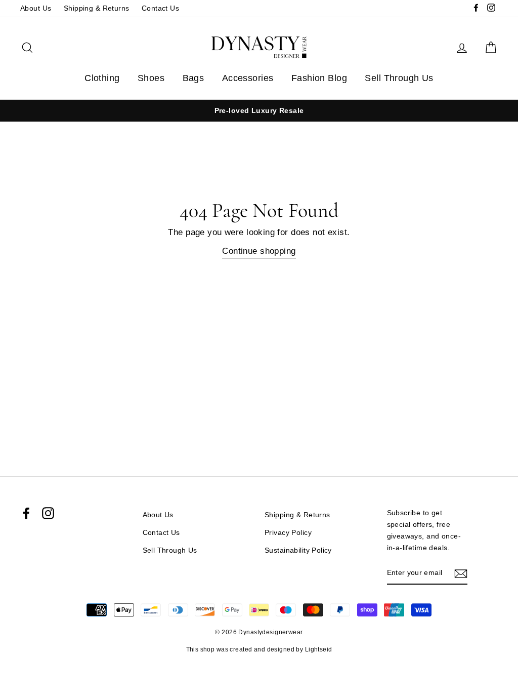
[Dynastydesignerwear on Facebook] (26, 513)
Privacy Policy (288, 532)
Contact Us (160, 8)
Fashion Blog (319, 78)
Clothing (101, 78)
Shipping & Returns (97, 8)
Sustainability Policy (298, 550)
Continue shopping (258, 251)
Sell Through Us (399, 78)
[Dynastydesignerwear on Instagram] (48, 513)
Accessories (248, 78)
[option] (259, 111)
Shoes (151, 78)
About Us (35, 8)
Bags (193, 78)
